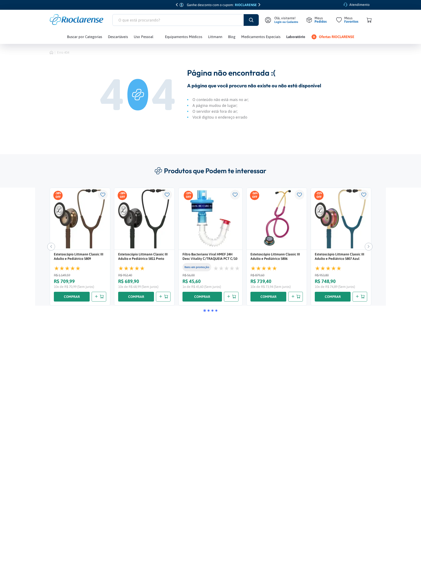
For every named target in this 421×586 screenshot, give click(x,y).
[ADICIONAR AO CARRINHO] (99, 297)
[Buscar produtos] (251, 20)
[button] (205, 311)
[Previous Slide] (177, 5)
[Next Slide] (259, 5)
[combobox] (185, 20)
